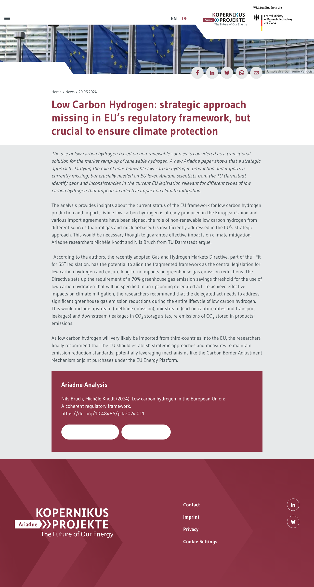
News (70, 91)
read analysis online (90, 432)
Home (57, 91)
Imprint (191, 517)
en (174, 18)
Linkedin (293, 505)
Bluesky (293, 522)
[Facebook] (197, 73)
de (185, 18)
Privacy (190, 529)
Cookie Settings (200, 541)
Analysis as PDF (146, 432)
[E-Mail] (256, 73)
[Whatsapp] (242, 73)
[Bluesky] (227, 73)
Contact (191, 505)
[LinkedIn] (212, 73)
